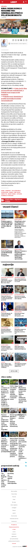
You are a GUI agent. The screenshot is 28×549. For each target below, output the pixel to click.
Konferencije (14, 521)
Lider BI (14, 513)
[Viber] (26, 40)
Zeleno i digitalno (14, 504)
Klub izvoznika (14, 515)
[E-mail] (21, 40)
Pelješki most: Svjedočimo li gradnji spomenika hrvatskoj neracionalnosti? (12, 98)
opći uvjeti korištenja (14, 538)
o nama (14, 531)
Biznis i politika (14, 491)
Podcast (14, 510)
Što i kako (14, 502)
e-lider (14, 529)
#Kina (2, 190)
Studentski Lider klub (14, 518)
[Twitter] (16, 40)
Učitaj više (14, 371)
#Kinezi (11, 192)
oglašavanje (14, 536)
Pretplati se (14, 524)
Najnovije (8, 264)
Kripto (14, 499)
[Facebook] (13, 40)
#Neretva (4, 194)
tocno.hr (14, 543)
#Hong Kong (4, 192)
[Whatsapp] (24, 40)
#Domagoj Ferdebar (7, 195)
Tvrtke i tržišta (14, 494)
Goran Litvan (4, 46)
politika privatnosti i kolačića (14, 541)
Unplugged (14, 507)
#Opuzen (19, 194)
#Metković (17, 192)
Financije (14, 496)
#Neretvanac (12, 194)
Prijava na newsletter (14, 527)
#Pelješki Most (16, 190)
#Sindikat (8, 190)
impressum (14, 534)
